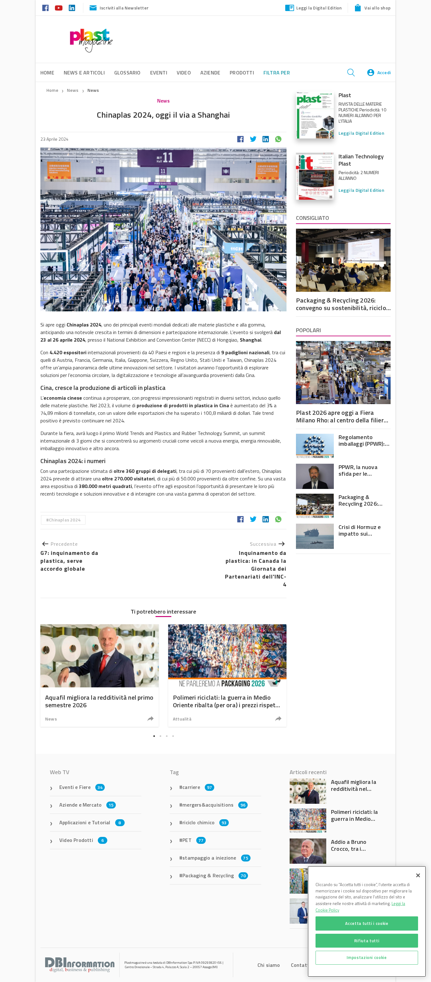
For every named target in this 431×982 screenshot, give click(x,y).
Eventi (158, 72)
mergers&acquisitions (213, 805)
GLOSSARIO (127, 72)
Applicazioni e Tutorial (90, 822)
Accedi (384, 72)
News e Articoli (84, 72)
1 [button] (154, 736)
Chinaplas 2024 (64, 519)
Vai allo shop (377, 7)
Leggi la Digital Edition (319, 7)
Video (184, 72)
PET (193, 840)
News (73, 90)
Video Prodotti (81, 840)
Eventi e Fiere (81, 787)
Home (52, 90)
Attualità (182, 718)
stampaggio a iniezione (215, 857)
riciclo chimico (204, 822)
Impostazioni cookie (367, 957)
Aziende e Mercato (86, 805)
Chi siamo (268, 965)
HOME (47, 72)
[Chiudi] (418, 875)
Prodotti (242, 72)
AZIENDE (210, 72)
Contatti (301, 965)
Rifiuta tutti (367, 940)
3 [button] (166, 736)
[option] (99, 676)
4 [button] (173, 736)
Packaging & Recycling (214, 875)
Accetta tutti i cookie (366, 923)
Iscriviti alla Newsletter (124, 7)
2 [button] (160, 736)
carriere (197, 787)
